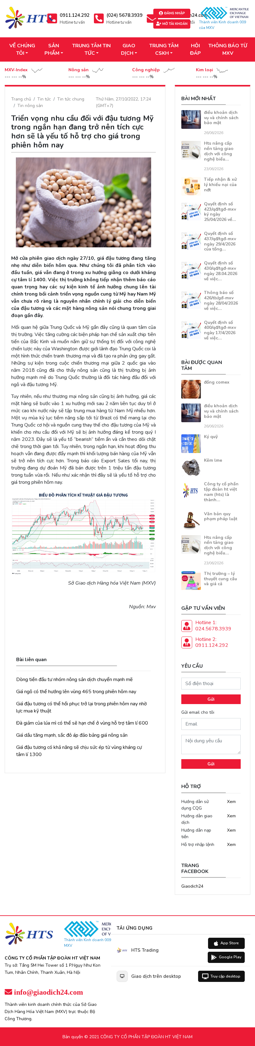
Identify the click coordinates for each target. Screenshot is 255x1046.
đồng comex (217, 382)
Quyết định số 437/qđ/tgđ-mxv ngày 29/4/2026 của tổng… (220, 241)
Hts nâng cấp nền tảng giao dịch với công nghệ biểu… (219, 151)
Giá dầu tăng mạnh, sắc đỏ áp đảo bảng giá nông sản (72, 735)
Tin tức (44, 99)
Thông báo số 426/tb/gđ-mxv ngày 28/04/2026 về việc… (221, 300)
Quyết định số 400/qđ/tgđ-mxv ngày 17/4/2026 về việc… (220, 330)
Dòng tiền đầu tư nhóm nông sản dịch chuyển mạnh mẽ (74, 679)
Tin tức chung (70, 99)
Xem (231, 802)
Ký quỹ (211, 437)
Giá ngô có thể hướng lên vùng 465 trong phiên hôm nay (76, 691)
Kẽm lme (213, 460)
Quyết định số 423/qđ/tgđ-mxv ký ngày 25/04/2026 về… (220, 211)
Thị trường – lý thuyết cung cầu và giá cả (220, 579)
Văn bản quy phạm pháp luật (220, 516)
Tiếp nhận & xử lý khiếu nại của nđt (220, 184)
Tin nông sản (30, 106)
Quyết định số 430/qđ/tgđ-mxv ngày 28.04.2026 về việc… (220, 271)
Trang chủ (21, 99)
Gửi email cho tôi (197, 712)
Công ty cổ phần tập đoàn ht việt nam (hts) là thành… (221, 491)
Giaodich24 (192, 886)
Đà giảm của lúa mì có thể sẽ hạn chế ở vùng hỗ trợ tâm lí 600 (82, 723)
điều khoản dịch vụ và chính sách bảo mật (221, 118)
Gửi (211, 699)
